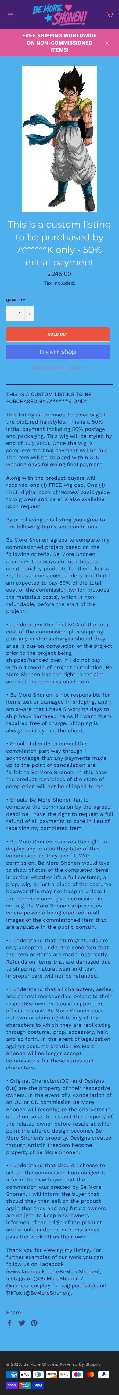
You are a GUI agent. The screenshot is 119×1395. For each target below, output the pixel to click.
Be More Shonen (40, 1364)
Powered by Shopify (80, 1364)
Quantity (15, 300)
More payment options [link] (58, 367)
